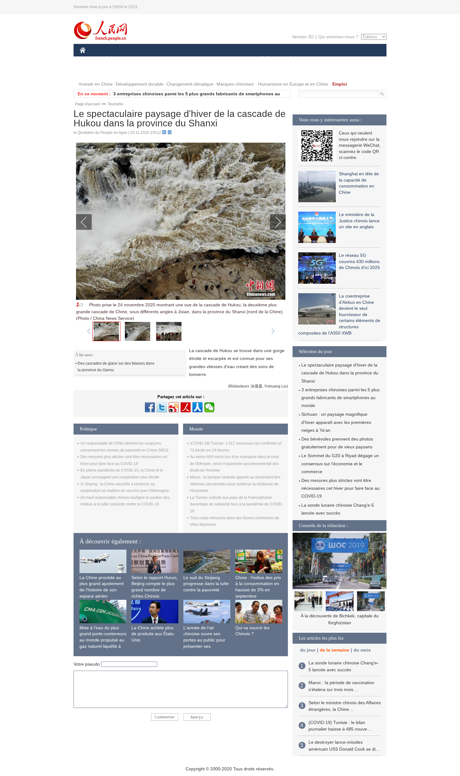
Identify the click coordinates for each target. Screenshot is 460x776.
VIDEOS (145, 71)
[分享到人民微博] (186, 407)
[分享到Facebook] (150, 407)
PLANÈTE (287, 59)
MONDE (147, 59)
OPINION (93, 71)
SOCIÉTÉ (259, 59)
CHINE (91, 59)
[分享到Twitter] (162, 407)
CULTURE (231, 59)
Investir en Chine (96, 84)
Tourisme (115, 104)
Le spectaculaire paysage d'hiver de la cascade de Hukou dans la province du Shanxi (339, 372)
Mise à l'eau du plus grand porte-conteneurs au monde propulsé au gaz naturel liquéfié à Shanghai (102, 640)
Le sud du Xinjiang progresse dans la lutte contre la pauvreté (206, 583)
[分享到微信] (209, 407)
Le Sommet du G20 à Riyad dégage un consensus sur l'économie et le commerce (340, 463)
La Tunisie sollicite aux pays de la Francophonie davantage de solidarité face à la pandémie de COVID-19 (236, 504)
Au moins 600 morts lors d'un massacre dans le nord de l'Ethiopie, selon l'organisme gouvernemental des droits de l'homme (234, 463)
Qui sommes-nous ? (338, 36)
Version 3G (303, 36)
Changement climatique (189, 84)
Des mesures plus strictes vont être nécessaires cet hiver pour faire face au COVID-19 (340, 488)
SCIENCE (202, 59)
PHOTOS (120, 71)
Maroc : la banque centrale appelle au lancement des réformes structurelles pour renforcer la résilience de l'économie (235, 484)
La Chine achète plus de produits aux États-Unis (153, 633)
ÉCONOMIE (118, 59)
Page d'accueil (87, 104)
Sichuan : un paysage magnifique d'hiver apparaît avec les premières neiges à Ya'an (336, 422)
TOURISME (340, 59)
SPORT (313, 59)
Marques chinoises (235, 84)
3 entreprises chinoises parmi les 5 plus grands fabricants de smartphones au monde (340, 397)
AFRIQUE (174, 59)
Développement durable (139, 84)
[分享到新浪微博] (174, 407)
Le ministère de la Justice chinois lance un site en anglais (359, 220)
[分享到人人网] (197, 407)
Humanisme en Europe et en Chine (293, 84)
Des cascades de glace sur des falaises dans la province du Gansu (116, 366)
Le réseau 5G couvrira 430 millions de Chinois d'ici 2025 (359, 261)
